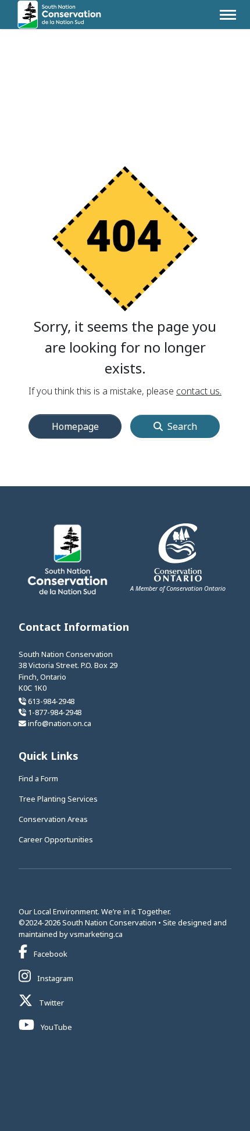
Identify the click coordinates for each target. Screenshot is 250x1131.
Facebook (49, 954)
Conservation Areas (53, 819)
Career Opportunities (56, 839)
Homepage (75, 426)
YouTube (55, 1027)
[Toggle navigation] (228, 15)
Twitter (50, 1002)
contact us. (199, 391)
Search (182, 426)
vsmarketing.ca (96, 934)
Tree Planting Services (58, 799)
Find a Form (38, 778)
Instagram (54, 978)
